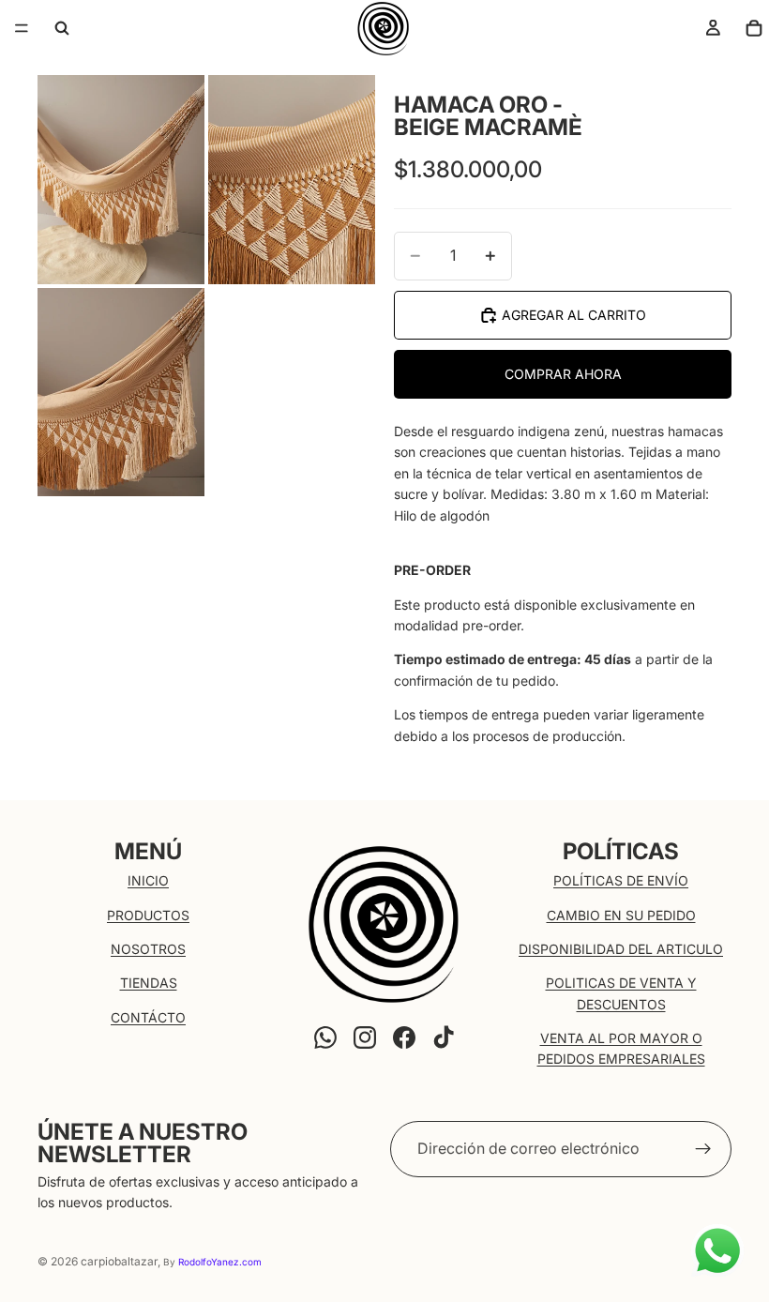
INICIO (148, 880)
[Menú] (21, 28)
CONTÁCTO (148, 1017)
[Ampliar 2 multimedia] (291, 179)
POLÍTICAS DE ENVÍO (620, 880)
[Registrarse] (703, 1149)
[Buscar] (62, 28)
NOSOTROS (148, 949)
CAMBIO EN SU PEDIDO (621, 915)
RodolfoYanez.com (220, 1261)
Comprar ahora (563, 374)
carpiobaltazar (119, 1261)
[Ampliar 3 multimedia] (121, 392)
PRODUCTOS (148, 915)
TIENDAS (148, 983)
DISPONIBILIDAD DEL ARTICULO (621, 949)
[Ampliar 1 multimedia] (121, 179)
